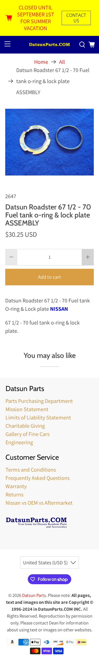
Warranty (16, 486)
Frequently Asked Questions (38, 478)
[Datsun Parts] (49, 45)
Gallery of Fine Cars (28, 434)
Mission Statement (27, 409)
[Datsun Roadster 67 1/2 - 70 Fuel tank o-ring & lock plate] (49, 142)
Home (41, 62)
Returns (14, 494)
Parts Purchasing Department (39, 401)
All (62, 62)
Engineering (19, 442)
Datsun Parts (34, 595)
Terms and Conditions (31, 469)
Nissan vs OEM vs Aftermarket (39, 502)
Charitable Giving (25, 425)
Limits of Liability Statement (38, 417)
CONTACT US (76, 18)
